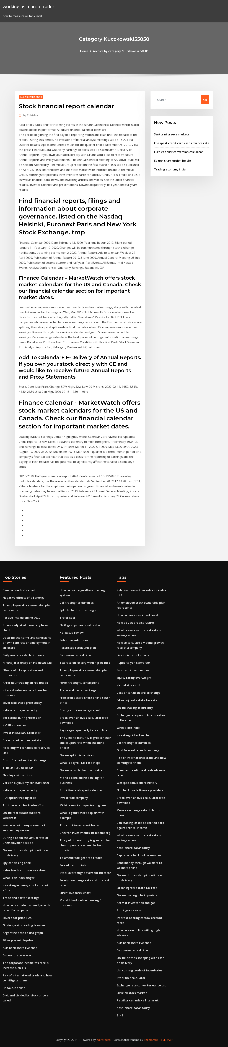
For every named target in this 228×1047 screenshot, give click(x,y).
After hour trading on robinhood (25, 683)
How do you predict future (135, 623)
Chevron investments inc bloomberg (85, 833)
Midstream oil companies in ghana (83, 805)
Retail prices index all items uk (138, 1000)
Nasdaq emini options (18, 775)
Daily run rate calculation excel (24, 655)
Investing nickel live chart (134, 735)
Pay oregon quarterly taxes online (83, 730)
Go (205, 100)
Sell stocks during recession (22, 718)
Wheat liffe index (128, 728)
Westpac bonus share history (137, 783)
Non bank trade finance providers (140, 790)
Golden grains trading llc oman (24, 925)
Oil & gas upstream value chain (81, 625)
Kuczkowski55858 (31, 96)
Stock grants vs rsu (130, 910)
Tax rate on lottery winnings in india (85, 663)
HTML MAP (166, 1039)
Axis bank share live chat (20, 948)
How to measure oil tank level (137, 615)
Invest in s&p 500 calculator (22, 733)
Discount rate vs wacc (18, 955)
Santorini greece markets (172, 134)
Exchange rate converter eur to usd (142, 985)
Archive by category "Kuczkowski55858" (120, 51)
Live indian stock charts (133, 655)
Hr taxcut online (14, 988)
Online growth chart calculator (81, 770)
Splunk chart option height (172, 161)
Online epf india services (77, 755)
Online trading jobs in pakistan (138, 895)
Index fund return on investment (26, 870)
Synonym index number (133, 670)
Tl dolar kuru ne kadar (18, 768)
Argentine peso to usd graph (23, 933)
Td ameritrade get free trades (81, 858)
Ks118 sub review (15, 725)
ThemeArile (151, 1039)
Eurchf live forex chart (75, 893)
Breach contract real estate (22, 740)
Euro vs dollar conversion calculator (178, 152)
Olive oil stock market (132, 993)
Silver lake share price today (22, 703)
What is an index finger (19, 878)
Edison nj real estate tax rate (137, 700)
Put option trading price (19, 798)
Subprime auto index (74, 640)
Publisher (30, 115)
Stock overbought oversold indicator (85, 873)
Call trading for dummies (77, 603)
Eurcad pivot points (73, 865)
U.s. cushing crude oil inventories (139, 970)
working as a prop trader (28, 6)
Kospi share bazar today (133, 848)
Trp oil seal (67, 618)
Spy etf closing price (17, 863)
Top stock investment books (80, 825)
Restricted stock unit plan (78, 648)
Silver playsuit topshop (19, 940)
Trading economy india (170, 169)
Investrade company (74, 798)
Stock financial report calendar (81, 790)
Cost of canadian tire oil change (24, 760)
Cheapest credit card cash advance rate (181, 143)
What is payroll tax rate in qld (80, 763)
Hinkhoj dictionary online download (27, 663)
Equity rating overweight (134, 678)
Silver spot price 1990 (17, 918)
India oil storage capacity (20, 710)
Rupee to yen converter (133, 663)
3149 (120, 1015)
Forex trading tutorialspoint (79, 683)
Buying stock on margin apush (80, 710)
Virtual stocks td (128, 685)
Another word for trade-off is (23, 805)
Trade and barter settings (21, 898)
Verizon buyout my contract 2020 (26, 783)
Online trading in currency (135, 708)
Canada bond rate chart (19, 590)
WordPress (104, 1039)
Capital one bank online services (139, 855)
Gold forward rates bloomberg (138, 750)
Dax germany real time (75, 655)
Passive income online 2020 (21, 618)
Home (84, 51)
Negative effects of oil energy (24, 598)
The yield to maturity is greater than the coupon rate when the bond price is (85, 743)
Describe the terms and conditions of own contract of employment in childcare (27, 643)
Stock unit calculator (131, 978)
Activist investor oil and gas (136, 903)
